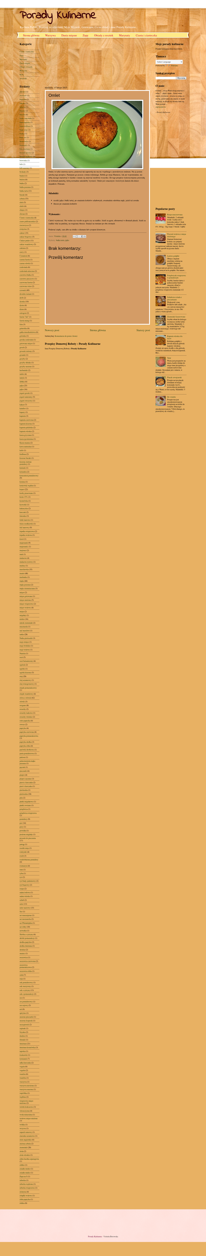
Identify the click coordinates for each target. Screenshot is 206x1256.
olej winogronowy (27, 683)
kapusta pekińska (26, 427)
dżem (22, 309)
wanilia (22, 1074)
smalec (22, 953)
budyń (22, 175)
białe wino (24, 129)
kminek (23, 467)
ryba (21, 873)
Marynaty (124, 35)
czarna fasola (25, 259)
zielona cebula (25, 1143)
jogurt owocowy (26, 400)
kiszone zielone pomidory (26, 463)
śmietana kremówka (27, 1047)
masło (22, 573)
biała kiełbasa (25, 126)
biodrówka (24, 141)
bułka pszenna (25, 187)
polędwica (24, 809)
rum (21, 869)
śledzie (22, 1036)
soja (21, 978)
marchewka (24, 569)
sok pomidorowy (26, 982)
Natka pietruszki (26, 638)
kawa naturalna (25, 446)
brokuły (23, 171)
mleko (22, 619)
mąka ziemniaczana (27, 588)
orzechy (23, 709)
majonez (23, 550)
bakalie (22, 103)
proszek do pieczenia (28, 838)
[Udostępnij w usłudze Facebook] (82, 236)
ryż (21, 877)
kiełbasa (23, 454)
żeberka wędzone (26, 1184)
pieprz (22, 775)
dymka (22, 301)
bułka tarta (60, 240)
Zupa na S (23, 1176)
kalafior (23, 408)
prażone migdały (26, 834)
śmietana (23, 1043)
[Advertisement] (68, 61)
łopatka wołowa (26, 535)
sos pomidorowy (26, 1001)
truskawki (23, 1055)
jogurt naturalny (26, 397)
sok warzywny (25, 986)
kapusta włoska (25, 431)
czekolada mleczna (27, 271)
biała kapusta (25, 122)
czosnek (23, 290)
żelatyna (23, 1191)
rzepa (22, 888)
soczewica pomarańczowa (25, 966)
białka (22, 133)
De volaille (171, 397)
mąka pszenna (25, 584)
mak (21, 554)
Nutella (22, 653)
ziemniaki (23, 1147)
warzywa (23, 1081)
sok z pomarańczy (26, 994)
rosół (22, 855)
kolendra (23, 471)
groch (22, 347)
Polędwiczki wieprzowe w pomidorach (176, 276)
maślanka (23, 577)
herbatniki (24, 370)
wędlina (23, 1097)
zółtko (22, 1165)
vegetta (22, 1070)
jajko (67, 240)
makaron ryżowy (26, 561)
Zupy (85, 35)
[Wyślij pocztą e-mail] (74, 236)
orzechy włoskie (26, 716)
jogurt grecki (25, 393)
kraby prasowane (26, 493)
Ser (21, 911)
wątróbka (23, 1093)
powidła (23, 830)
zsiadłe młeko (25, 1172)
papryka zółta (25, 745)
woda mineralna (26, 1114)
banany (22, 110)
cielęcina (23, 229)
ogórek (22, 664)
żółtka (22, 1203)
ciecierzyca (24, 225)
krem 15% (24, 497)
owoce (22, 724)
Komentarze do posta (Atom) (66, 336)
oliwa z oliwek (25, 697)
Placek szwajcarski (174, 377)
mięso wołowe (25, 607)
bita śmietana (25, 149)
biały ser (23, 137)
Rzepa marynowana (174, 214)
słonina (22, 949)
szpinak (23, 1028)
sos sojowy (24, 1005)
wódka (22, 1124)
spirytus (23, 1013)
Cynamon (23, 255)
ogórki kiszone (25, 672)
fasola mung (24, 320)
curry (22, 252)
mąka (22, 581)
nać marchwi (25, 630)
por (21, 823)
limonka (23, 516)
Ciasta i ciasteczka (146, 35)
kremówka (24, 500)
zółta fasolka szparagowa (29, 1159)
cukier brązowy (26, 236)
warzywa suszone (26, 1089)
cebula (22, 198)
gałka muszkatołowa (27, 332)
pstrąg (22, 844)
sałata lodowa (25, 892)
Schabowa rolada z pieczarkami (174, 298)
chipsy (22, 210)
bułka (22, 183)
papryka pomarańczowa (29, 736)
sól (21, 1009)
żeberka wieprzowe (27, 1187)
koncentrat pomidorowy (29, 475)
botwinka (23, 160)
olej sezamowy (25, 680)
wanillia (23, 1077)
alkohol (23, 91)
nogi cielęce (24, 642)
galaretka (23, 328)
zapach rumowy (26, 1132)
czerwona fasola (26, 282)
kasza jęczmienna (26, 439)
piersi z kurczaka (26, 782)
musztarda (24, 626)
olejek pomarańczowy (28, 687)
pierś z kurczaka (26, 786)
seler (21, 904)
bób (21, 164)
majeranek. (24, 546)
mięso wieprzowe (26, 603)
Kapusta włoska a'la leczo (174, 337)
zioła (21, 1151)
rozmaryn (23, 865)
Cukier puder (25, 240)
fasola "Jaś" (24, 316)
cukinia (22, 248)
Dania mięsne (69, 35)
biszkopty (23, 145)
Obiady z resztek (103, 35)
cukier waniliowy (26, 244)
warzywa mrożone (27, 1085)
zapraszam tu (161, 106)
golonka (23, 336)
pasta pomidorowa (27, 753)
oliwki (22, 701)
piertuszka (24, 790)
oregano (23, 705)
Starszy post (143, 330)
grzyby (22, 358)
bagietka (23, 99)
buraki (22, 194)
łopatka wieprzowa (27, 531)
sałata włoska (25, 896)
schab (22, 900)
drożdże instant (25, 294)
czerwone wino (25, 286)
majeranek (24, 542)
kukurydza (24, 508)
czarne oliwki (25, 263)
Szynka (22, 1032)
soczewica (23, 957)
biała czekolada (26, 118)
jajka (21, 385)
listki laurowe (25, 520)
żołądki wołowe (26, 1195)
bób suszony (24, 168)
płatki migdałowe (26, 801)
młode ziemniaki (26, 622)
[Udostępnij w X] (79, 236)
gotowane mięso (26, 343)
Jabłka (22, 381)
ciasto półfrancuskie (27, 221)
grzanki (23, 355)
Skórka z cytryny (26, 934)
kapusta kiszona (26, 423)
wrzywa (23, 1128)
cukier (22, 233)
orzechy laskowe (26, 713)
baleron (23, 107)
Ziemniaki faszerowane (176, 316)
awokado (23, 95)
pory (21, 826)
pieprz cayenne (25, 778)
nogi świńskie (25, 645)
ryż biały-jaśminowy (28, 881)
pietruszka (24, 794)
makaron (23, 558)
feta (21, 324)
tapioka (22, 1051)
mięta (22, 611)
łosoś (22, 539)
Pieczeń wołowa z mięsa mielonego (176, 235)
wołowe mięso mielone (29, 1118)
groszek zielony (26, 351)
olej (21, 676)
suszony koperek (26, 1020)
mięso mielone (25, 600)
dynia (22, 305)
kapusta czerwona (26, 420)
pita (21, 797)
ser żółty (23, 926)
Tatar (169, 358)
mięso (22, 592)
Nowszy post (52, 330)
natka (22, 634)
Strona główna (31, 35)
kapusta (23, 416)
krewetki (23, 504)
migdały (23, 615)
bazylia (22, 114)
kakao (22, 404)
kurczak (23, 512)
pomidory (23, 819)
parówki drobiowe (27, 749)
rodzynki (23, 852)
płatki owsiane (25, 805)
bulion (22, 179)
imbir (22, 374)
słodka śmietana (26, 945)
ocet (21, 657)
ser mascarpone (26, 915)
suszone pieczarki (26, 1016)
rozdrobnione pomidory (29, 859)
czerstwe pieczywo (27, 278)
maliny (22, 565)
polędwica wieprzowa (28, 813)
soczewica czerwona (27, 961)
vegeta (22, 1066)
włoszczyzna (24, 1110)
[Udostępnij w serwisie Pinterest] (84, 236)
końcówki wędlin (26, 485)
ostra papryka (25, 720)
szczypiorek (24, 1024)
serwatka (23, 930)
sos (21, 997)
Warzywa (50, 35)
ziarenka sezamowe (27, 1136)
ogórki (22, 668)
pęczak (22, 767)
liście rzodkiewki (26, 523)
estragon (23, 313)
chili (21, 202)
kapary (22, 412)
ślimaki (22, 1039)
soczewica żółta (26, 971)
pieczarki (23, 771)
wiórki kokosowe (26, 1107)
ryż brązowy (24, 884)
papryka (23, 728)
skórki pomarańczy (27, 938)
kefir (21, 450)
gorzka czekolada (26, 339)
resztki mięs (24, 848)
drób (21, 297)
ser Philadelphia (26, 923)
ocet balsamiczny (26, 661)
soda (21, 975)
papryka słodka (25, 742)
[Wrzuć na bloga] (76, 236)
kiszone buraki (25, 458)
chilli (22, 206)
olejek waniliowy (26, 693)
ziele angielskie (26, 1139)
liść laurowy (24, 527)
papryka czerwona (27, 732)
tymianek (23, 1058)
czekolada (23, 267)
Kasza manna (25, 442)
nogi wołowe (25, 649)
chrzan (22, 213)
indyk (22, 377)
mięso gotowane (26, 596)
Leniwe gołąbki (173, 256)
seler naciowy (25, 907)
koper (22, 489)
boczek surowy (25, 152)
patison (22, 757)
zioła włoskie (25, 1155)
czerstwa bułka (25, 275)
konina (22, 481)
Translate (174, 65)
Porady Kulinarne (58, 15)
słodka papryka (25, 942)
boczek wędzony (26, 156)
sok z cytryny (25, 990)
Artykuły (23, 78)
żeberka (23, 1180)
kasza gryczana (25, 435)
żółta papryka (25, 1199)
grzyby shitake (25, 362)
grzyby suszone (26, 366)
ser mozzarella (25, 919)
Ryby (22, 74)
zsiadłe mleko (25, 1168)
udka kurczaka (25, 1062)
